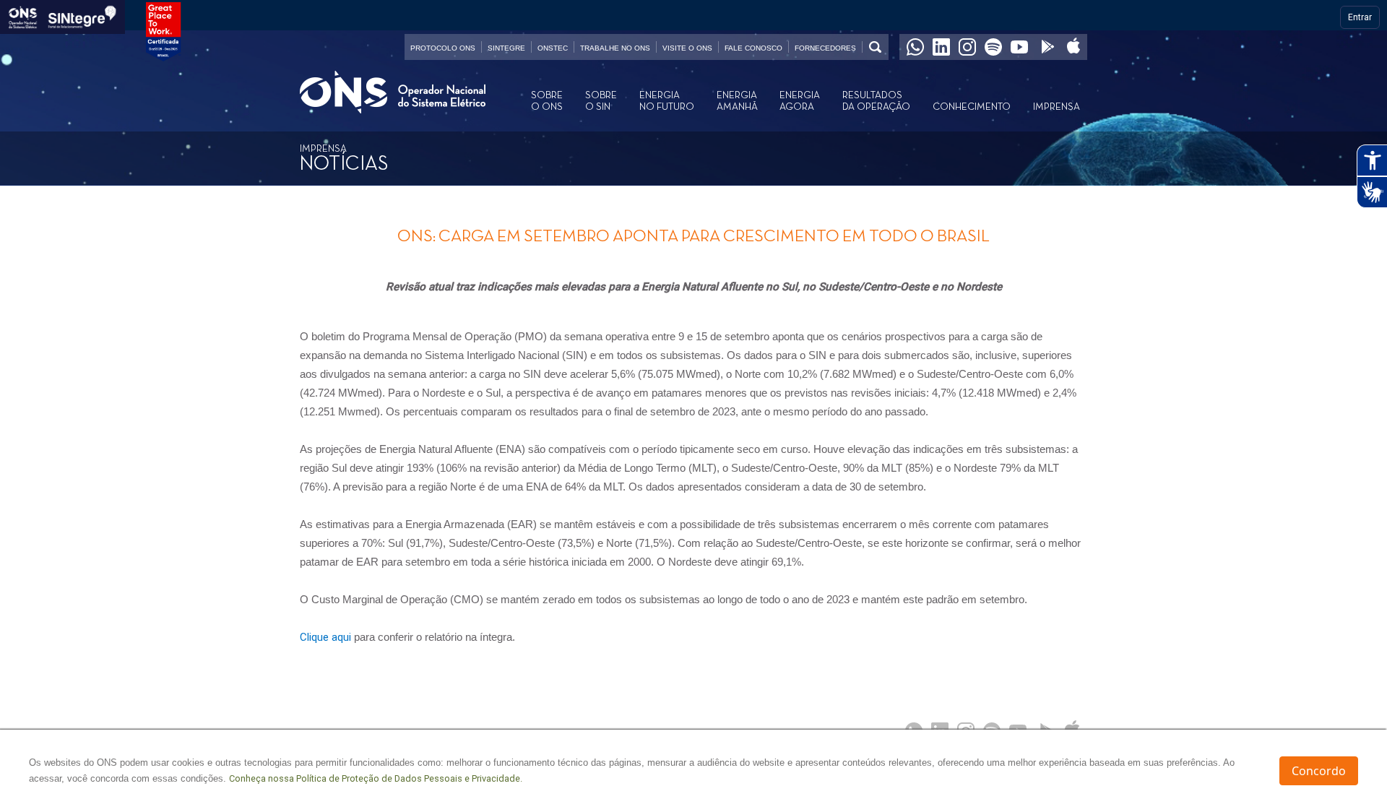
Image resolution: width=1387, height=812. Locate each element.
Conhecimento (972, 107)
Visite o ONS (687, 48)
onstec (552, 48)
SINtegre (506, 48)
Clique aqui (325, 637)
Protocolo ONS (442, 48)
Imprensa (1056, 107)
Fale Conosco (753, 48)
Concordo (1319, 771)
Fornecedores (825, 48)
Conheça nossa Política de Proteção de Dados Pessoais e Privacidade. (375, 778)
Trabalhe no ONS (615, 48)
